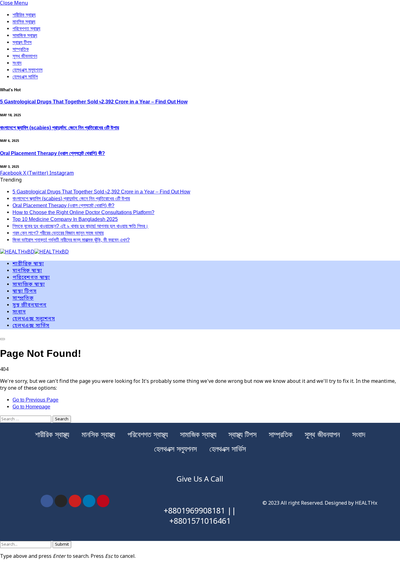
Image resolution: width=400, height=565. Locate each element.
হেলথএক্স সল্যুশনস (27, 69)
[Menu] (2, 339)
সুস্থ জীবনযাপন (24, 56)
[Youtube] (75, 501)
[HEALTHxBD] (34, 252)
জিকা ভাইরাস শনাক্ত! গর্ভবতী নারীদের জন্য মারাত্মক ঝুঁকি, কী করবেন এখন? (71, 239)
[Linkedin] (89, 501)
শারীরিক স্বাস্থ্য (24, 15)
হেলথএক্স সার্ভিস (25, 76)
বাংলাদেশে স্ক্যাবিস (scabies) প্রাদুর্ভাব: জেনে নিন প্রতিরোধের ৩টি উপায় (59, 127)
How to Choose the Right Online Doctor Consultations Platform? (83, 212)
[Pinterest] (103, 501)
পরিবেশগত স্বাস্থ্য (26, 28)
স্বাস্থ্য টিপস (22, 42)
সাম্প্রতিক (20, 49)
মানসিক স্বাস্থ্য (23, 21)
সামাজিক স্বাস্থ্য (24, 35)
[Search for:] (26, 419)
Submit (62, 544)
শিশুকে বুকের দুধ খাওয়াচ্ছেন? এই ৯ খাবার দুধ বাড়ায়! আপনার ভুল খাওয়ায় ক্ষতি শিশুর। (80, 226)
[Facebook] (47, 501)
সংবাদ (17, 63)
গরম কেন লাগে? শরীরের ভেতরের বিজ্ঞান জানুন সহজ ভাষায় (58, 233)
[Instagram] (61, 501)
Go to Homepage (31, 406)
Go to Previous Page (35, 399)
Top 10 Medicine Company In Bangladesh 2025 (65, 219)
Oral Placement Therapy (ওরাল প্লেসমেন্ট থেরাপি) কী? (52, 153)
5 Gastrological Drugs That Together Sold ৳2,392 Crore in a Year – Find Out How (94, 101)
